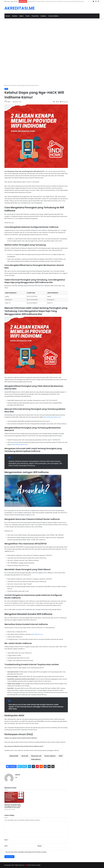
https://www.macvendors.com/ (52, 417)
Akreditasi (14, 16)
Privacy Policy (35, 16)
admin (8, 101)
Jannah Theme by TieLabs (33, 865)
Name (6, 839)
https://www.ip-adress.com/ (20, 444)
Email (6, 846)
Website (39, 846)
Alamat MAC (14, 756)
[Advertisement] (49, 30)
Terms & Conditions (53, 16)
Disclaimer (43, 16)
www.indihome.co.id (37, 634)
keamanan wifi (36, 756)
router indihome (50, 756)
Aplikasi (21, 16)
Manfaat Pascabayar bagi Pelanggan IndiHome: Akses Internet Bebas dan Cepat (12, 806)
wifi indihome (36, 759)
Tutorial (27, 16)
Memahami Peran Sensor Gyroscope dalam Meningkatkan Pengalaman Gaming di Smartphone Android (54, 1)
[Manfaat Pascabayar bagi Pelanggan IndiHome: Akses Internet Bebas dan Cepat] (14, 797)
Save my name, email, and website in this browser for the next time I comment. (26, 852)
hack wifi (25, 756)
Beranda (8, 16)
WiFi (11, 85)
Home (7, 85)
